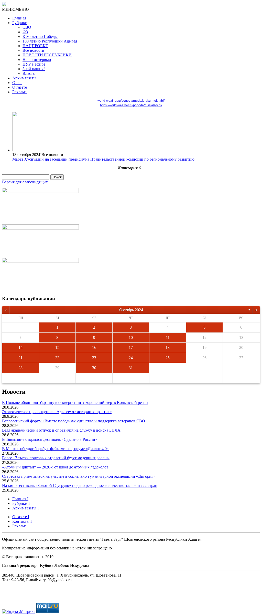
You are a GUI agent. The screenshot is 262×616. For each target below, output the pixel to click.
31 (131, 368)
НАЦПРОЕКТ (35, 46)
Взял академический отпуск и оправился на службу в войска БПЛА (61, 430)
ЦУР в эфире (34, 64)
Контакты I (22, 521)
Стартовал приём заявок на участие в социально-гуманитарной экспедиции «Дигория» (78, 476)
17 (131, 347)
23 (94, 358)
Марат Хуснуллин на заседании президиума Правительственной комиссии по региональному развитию (103, 159)
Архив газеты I (25, 508)
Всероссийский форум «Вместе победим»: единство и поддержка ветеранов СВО (73, 421)
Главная (19, 18)
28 (20, 368)
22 (57, 358)
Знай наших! (34, 69)
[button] (15, 9)
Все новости (33, 50)
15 (57, 347)
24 (131, 358)
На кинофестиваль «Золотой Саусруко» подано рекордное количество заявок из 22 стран (79, 485)
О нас (17, 82)
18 (168, 347)
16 (94, 347)
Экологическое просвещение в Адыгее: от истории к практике (57, 412)
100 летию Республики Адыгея (50, 41)
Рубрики (19, 22)
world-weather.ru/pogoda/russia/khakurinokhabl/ (131, 100)
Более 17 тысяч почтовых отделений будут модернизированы (56, 458)
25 (168, 358)
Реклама (19, 92)
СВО (27, 27)
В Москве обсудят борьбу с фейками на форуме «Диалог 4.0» (55, 448)
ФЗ (25, 32)
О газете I (20, 517)
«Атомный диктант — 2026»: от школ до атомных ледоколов (55, 467)
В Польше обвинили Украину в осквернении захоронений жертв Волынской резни (75, 402)
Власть (29, 73)
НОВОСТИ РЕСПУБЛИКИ (47, 55)
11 (168, 337)
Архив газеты (24, 78)
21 (20, 358)
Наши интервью (37, 59)
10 (131, 337)
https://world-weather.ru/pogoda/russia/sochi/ (131, 105)
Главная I (20, 499)
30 (94, 368)
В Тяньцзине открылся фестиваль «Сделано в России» (49, 439)
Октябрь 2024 (131, 310)
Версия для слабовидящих (25, 182)
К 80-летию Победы (40, 36)
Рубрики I (21, 503)
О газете (19, 87)
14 (20, 347)
